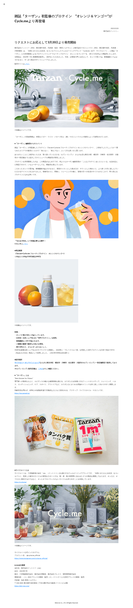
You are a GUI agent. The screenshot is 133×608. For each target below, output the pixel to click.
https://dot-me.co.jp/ (22, 586)
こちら (27, 64)
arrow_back (4, 4)
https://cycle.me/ (21, 482)
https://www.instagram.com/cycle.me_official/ (31, 558)
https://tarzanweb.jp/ (22, 393)
